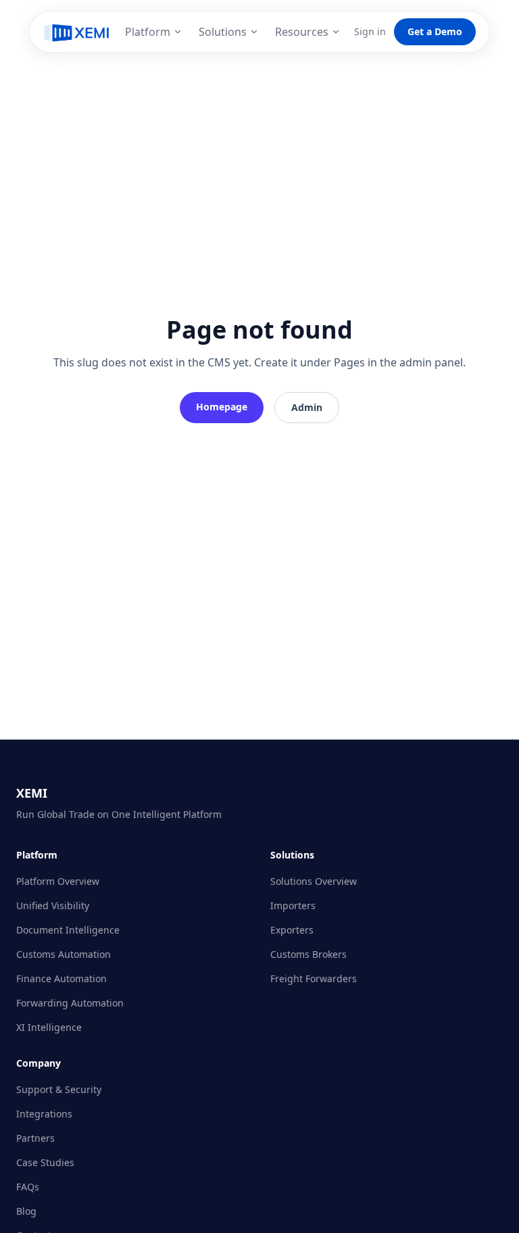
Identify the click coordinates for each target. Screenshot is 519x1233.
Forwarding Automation (70, 1002)
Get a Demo (434, 31)
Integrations (44, 1113)
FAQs (27, 1186)
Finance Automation (61, 978)
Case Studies (45, 1162)
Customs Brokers (308, 954)
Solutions (223, 31)
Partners (35, 1138)
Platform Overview (57, 881)
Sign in (370, 31)
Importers (293, 905)
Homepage (221, 406)
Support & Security (58, 1089)
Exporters (292, 929)
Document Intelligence (68, 929)
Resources (301, 31)
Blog (26, 1211)
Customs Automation (63, 954)
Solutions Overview (313, 881)
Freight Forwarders (313, 978)
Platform (147, 31)
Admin (306, 407)
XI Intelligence (49, 1027)
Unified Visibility (52, 905)
